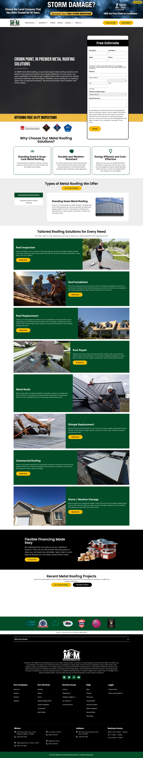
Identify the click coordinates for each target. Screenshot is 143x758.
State (109, 83)
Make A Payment (91, 708)
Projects (52, 23)
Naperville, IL (67, 693)
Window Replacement (44, 701)
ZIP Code (91, 89)
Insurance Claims (91, 704)
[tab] (28, 195)
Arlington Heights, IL (69, 697)
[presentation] (64, 677)
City (90, 83)
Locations (68, 23)
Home (58, 632)
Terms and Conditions (115, 693)
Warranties (89, 716)
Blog (87, 689)
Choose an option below (97, 91)
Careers (88, 693)
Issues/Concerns (95, 98)
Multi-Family (42, 712)
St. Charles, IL (67, 701)
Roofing (75, 632)
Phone (110, 57)
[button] (137, 2)
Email (91, 57)
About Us (78, 23)
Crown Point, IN (66, 632)
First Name (93, 50)
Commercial (41, 708)
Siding (40, 693)
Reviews (60, 23)
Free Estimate (90, 701)
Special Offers (90, 712)
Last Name (112, 50)
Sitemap (16, 701)
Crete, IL (65, 689)
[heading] (26, 733)
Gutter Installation (43, 704)
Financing (89, 697)
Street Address (93, 77)
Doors (40, 697)
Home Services (29, 23)
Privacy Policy (112, 689)
